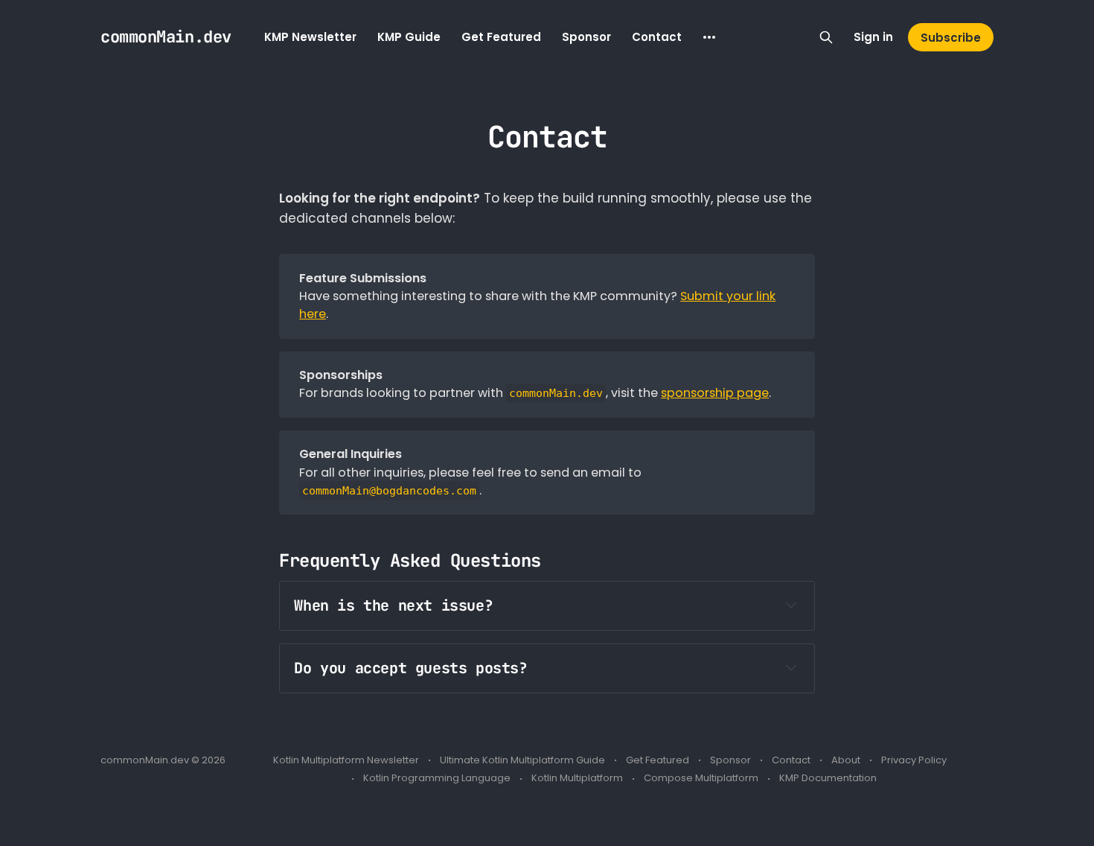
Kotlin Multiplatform (577, 778)
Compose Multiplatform (701, 778)
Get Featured (501, 37)
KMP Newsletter (310, 37)
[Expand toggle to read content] (791, 605)
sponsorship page (715, 392)
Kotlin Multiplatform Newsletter (346, 760)
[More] (709, 37)
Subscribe (951, 37)
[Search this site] (826, 37)
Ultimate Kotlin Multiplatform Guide (522, 760)
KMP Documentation (828, 778)
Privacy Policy (914, 760)
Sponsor (586, 37)
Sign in (873, 37)
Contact (657, 37)
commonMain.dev (165, 37)
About (845, 760)
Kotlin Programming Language (437, 778)
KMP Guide (409, 37)
